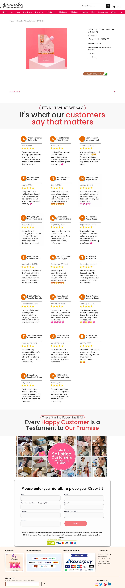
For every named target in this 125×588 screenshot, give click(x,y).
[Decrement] (89, 57)
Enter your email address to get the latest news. (20, 580)
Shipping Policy (103, 561)
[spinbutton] (92, 57)
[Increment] (95, 57)
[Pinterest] (105, 584)
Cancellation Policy (104, 559)
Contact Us (102, 566)
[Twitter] (101, 584)
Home (12, 21)
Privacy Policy (102, 556)
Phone (66, 503)
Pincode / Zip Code (70, 511)
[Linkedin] (109, 584)
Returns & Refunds (104, 554)
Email (66, 494)
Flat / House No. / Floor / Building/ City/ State (35, 503)
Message (23, 520)
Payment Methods (104, 563)
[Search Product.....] (108, 6)
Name (22, 494)
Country (23, 511)
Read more (91, 49)
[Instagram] (96, 584)
